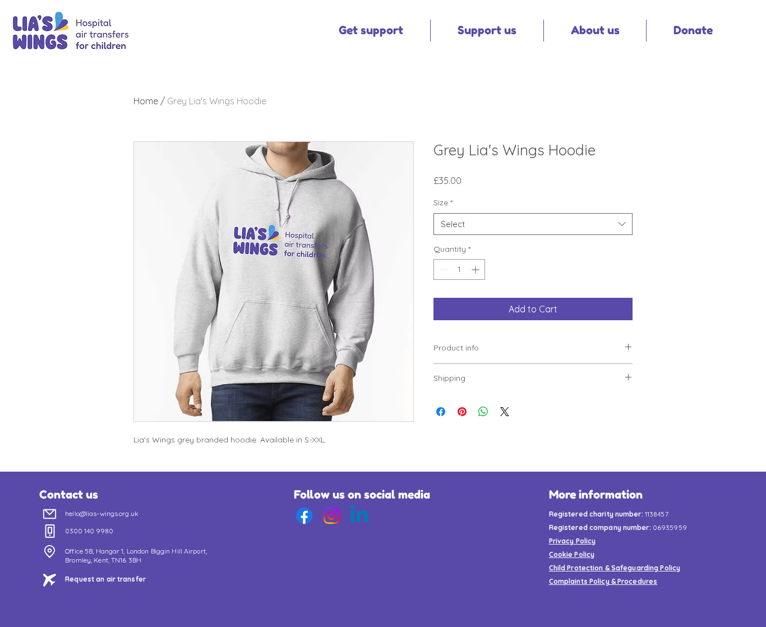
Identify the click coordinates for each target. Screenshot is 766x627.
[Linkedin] (359, 516)
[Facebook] (304, 516)
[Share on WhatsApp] (483, 411)
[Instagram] (332, 516)
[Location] (49, 551)
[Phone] (49, 531)
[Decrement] (442, 269)
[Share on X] (504, 411)
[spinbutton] (459, 269)
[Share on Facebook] (440, 411)
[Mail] (49, 514)
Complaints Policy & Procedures (603, 581)
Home (145, 101)
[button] (371, 31)
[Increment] (476, 269)
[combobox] (533, 224)
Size (443, 202)
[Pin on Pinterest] (462, 411)
